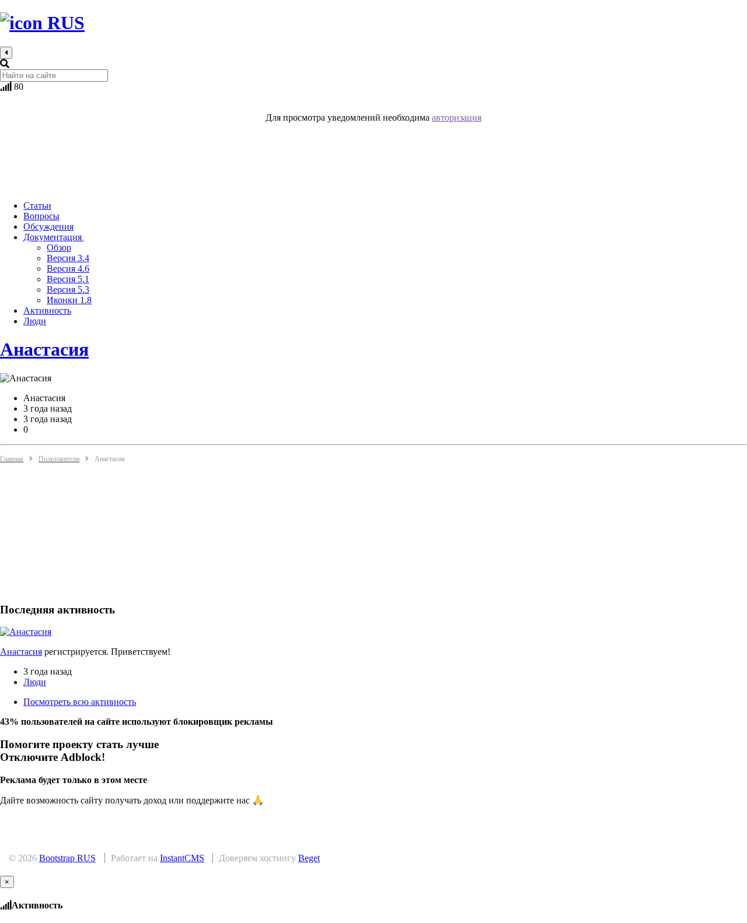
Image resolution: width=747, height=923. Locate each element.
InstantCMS (182, 858)
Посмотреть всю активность (79, 702)
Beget (309, 858)
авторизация (456, 117)
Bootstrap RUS (67, 858)
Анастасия (44, 349)
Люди (34, 682)
